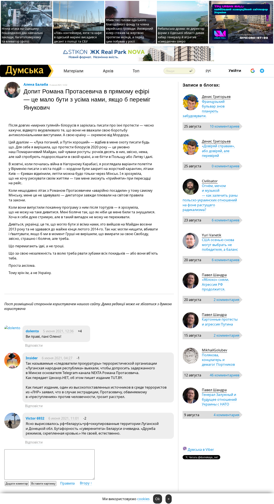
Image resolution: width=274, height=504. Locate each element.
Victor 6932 (35, 418)
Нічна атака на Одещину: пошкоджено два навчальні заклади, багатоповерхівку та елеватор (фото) (22, 35)
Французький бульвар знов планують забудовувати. (204, 108)
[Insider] (12, 367)
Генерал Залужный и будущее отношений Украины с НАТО (219, 399)
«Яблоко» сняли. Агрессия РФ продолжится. (215, 284)
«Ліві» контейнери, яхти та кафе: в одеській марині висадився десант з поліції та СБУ (78, 37)
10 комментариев (224, 126)
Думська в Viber (201, 449)
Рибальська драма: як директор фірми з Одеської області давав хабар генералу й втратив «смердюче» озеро (181, 35)
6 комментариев (225, 220)
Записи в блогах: (201, 85)
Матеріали (73, 71)
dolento (32, 331)
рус (208, 70)
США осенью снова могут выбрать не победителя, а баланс (220, 244)
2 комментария (226, 299)
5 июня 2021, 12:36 (58, 331)
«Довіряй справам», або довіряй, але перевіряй (218, 151)
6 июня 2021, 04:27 (57, 358)
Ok (157, 499)
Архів (108, 71)
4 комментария (226, 415)
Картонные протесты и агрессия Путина (220, 321)
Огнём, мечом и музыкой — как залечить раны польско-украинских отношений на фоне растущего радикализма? (210, 197)
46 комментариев (224, 375)
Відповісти (34, 345)
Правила (67, 483)
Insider (32, 358)
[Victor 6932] (12, 427)
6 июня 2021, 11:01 (63, 418)
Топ (136, 71)
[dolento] (12, 328)
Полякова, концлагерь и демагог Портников (218, 360)
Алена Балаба (36, 84)
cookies (143, 499)
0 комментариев (225, 166)
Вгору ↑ (86, 483)
